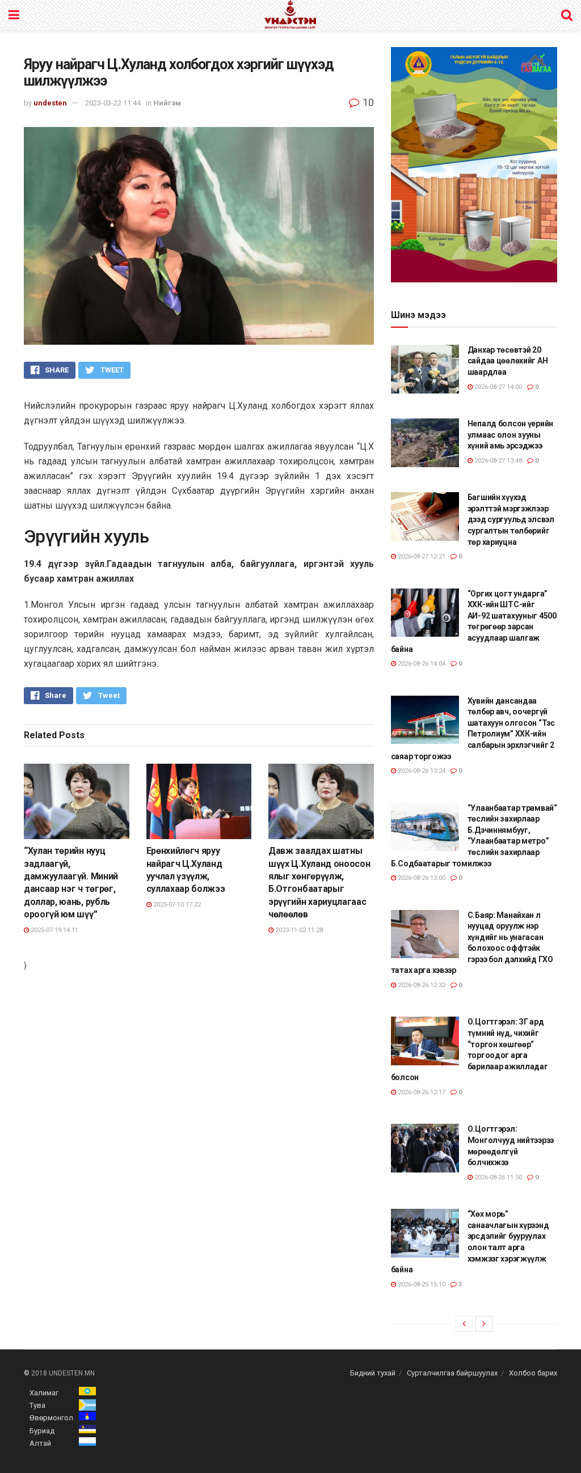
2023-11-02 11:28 (298, 930)
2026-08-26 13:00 (420, 878)
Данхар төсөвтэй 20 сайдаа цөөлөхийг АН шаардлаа (508, 360)
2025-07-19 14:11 (53, 930)
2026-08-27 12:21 (420, 556)
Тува (37, 1405)
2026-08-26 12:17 (420, 1092)
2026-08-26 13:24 (420, 770)
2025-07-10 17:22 (176, 904)
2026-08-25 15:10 (420, 1284)
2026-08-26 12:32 (420, 985)
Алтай (40, 1443)
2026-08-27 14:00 (497, 387)
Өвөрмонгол (51, 1417)
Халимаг (44, 1393)
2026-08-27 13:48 (497, 460)
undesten (50, 103)
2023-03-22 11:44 (113, 103)
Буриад (42, 1431)
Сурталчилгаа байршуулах (452, 1373)
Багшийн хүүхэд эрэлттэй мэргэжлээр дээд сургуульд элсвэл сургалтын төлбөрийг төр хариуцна (511, 519)
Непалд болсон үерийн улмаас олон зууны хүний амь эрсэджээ (510, 434)
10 (367, 102)
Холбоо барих (533, 1373)
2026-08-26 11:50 (497, 1177)
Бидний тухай (372, 1373)
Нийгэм (167, 103)
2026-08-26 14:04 (420, 663)
